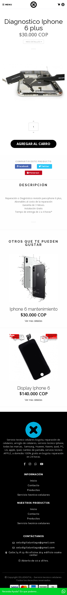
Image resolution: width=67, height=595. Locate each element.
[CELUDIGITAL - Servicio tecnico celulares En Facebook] (24, 464)
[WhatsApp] (35, 464)
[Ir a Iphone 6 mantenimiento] (33, 278)
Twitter (45, 166)
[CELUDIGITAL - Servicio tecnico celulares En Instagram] (30, 464)
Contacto (33, 485)
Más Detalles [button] (33, 42)
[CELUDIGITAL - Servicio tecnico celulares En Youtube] (41, 464)
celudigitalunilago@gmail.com (35, 542)
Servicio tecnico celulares (33, 495)
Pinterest (34, 172)
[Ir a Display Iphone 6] (33, 357)
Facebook (23, 166)
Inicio (33, 481)
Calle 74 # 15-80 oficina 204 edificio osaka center (35, 553)
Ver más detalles (33, 321)
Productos (33, 490)
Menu (8, 4)
